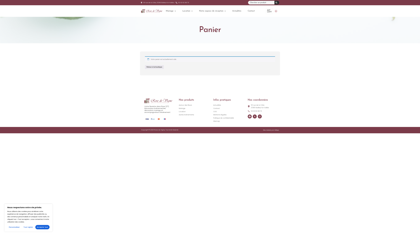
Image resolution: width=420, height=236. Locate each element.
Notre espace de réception (211, 11)
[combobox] (261, 2)
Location (186, 11)
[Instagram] (260, 116)
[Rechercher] (276, 2)
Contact (251, 11)
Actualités (236, 11)
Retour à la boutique (154, 67)
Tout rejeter (28, 227)
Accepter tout (42, 227)
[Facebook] (250, 116)
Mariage (169, 11)
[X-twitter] (255, 116)
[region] (28, 218)
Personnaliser (14, 227)
